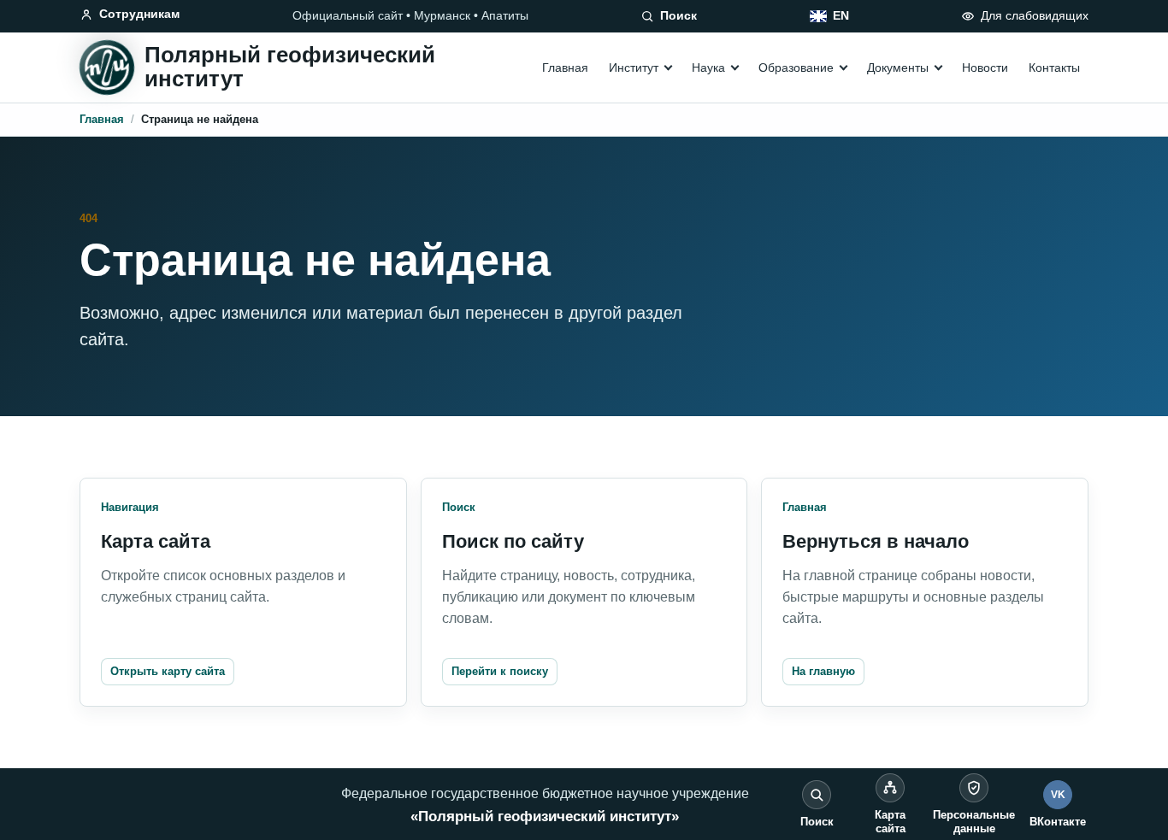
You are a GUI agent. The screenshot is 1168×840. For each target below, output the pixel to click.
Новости (985, 67)
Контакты (1054, 67)
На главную (823, 671)
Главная (565, 67)
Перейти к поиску (499, 671)
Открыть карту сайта (167, 671)
